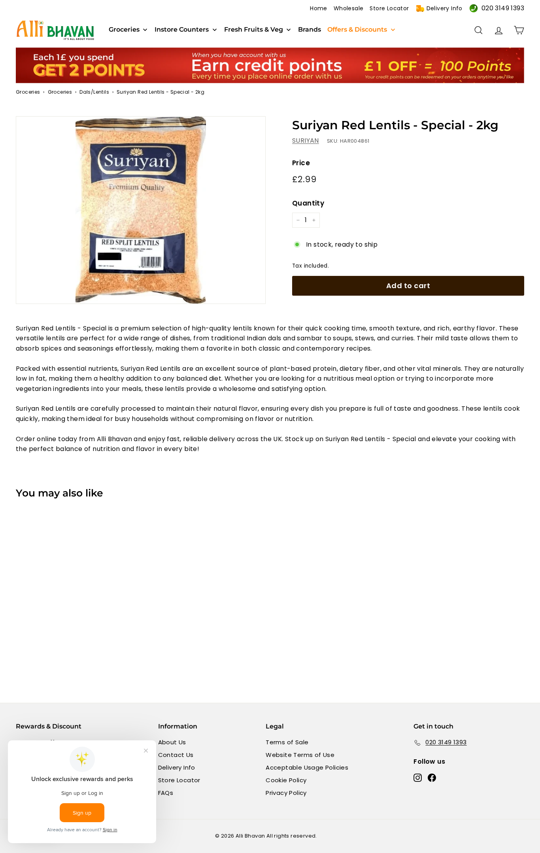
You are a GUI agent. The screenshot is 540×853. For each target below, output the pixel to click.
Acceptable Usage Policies (307, 767)
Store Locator (389, 8)
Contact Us (176, 755)
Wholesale (349, 8)
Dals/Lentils (94, 92)
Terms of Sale (287, 742)
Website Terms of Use (300, 755)
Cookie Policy (286, 780)
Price (301, 163)
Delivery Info (445, 8)
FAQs (166, 793)
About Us (172, 742)
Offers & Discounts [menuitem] (357, 29)
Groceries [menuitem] (124, 29)
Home (318, 8)
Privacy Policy (286, 793)
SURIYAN (305, 140)
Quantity (308, 203)
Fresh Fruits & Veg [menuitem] (253, 29)
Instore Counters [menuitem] (182, 29)
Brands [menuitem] (309, 29)
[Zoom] (140, 210)
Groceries (28, 92)
